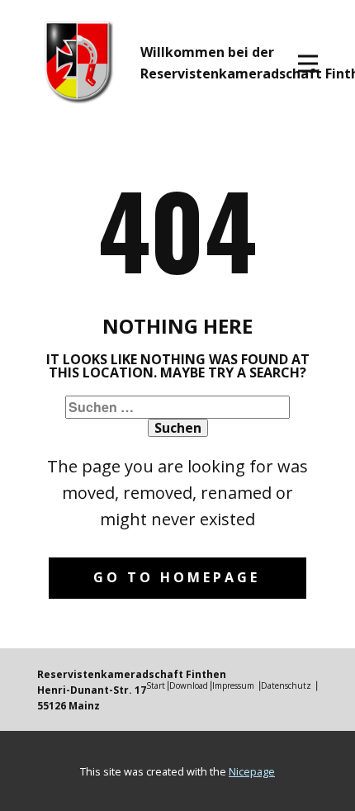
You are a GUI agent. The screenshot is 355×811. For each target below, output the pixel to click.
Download (188, 685)
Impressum (233, 685)
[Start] (79, 62)
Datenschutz (286, 685)
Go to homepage (176, 577)
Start (155, 685)
